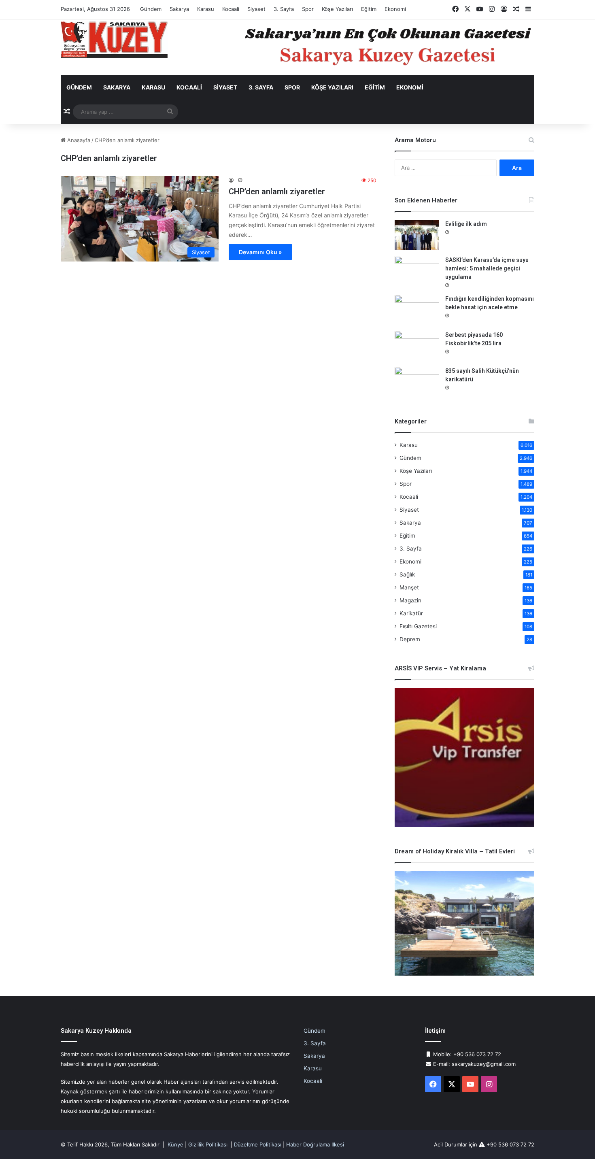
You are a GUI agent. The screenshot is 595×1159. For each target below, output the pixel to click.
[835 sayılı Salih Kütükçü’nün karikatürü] (417, 382)
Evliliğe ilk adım (466, 224)
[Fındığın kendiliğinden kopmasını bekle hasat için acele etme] (417, 310)
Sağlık (407, 574)
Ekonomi (395, 9)
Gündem (151, 9)
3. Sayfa (284, 9)
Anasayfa (78, 140)
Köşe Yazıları (337, 9)
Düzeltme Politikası (257, 1144)
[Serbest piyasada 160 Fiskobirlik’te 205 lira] (417, 346)
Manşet (409, 587)
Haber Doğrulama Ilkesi (315, 1144)
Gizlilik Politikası (207, 1144)
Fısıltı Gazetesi (418, 626)
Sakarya (179, 9)
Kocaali (230, 9)
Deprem (410, 639)
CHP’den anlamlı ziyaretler (277, 191)
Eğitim (368, 9)
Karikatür (411, 613)
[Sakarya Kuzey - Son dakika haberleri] (114, 39)
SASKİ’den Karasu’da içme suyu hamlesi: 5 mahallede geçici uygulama (487, 268)
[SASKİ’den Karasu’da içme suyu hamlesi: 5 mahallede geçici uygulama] (417, 271)
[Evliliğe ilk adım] (417, 235)
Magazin (410, 600)
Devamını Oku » (260, 252)
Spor (308, 9)
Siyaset (256, 9)
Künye (175, 1144)
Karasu (205, 9)
